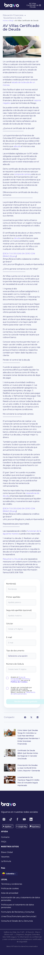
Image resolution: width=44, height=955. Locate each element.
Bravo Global (7, 852)
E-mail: (9, 637)
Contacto (5, 837)
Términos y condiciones (11, 884)
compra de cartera (22, 174)
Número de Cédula (15, 664)
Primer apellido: (13, 597)
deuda (17, 238)
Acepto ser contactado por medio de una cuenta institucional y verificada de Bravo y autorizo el (23, 691)
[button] (25, 717)
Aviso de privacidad (9, 893)
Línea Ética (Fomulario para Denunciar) (18, 916)
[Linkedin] (31, 819)
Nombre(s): (11, 584)
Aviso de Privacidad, (18, 678)
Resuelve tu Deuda (12, 559)
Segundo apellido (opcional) (19, 610)
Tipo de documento (15, 651)
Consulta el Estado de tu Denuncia (17, 921)
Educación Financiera (13, 15)
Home (5, 20)
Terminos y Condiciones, (20, 679)
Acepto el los (20, 679)
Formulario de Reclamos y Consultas (17, 912)
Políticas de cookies (10, 888)
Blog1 (11, 20)
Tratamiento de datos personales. (23, 693)
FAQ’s (3, 842)
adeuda (17, 146)
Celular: (9, 624)
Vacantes (5, 857)
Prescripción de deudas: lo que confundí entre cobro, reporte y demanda (28, 768)
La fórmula (6, 861)
